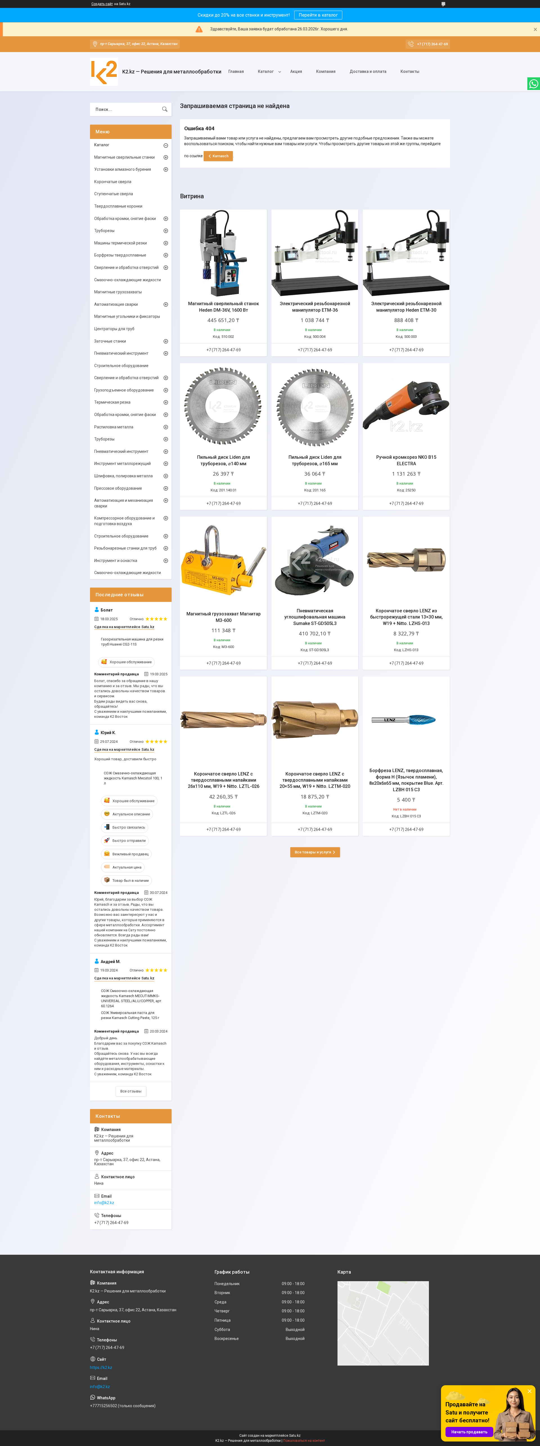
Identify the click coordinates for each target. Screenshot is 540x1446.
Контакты (409, 71)
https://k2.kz (101, 1367)
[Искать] (165, 109)
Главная (236, 71)
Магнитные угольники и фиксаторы (127, 316)
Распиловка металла (113, 427)
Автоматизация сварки (116, 304)
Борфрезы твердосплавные (120, 255)
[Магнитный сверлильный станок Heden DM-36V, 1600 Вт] (223, 253)
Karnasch (220, 156)
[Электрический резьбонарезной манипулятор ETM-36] (314, 253)
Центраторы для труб (114, 329)
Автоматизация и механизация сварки (123, 503)
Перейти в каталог (318, 15)
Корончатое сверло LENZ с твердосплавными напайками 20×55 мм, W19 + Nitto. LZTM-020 (315, 780)
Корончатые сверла (112, 181)
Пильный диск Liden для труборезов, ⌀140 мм (223, 460)
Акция (296, 71)
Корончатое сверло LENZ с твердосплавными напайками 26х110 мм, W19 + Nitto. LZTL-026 (223, 780)
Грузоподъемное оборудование (124, 390)
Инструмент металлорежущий (122, 463)
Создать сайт (102, 4)
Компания (326, 71)
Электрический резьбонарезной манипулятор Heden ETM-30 (406, 306)
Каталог (266, 71)
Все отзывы (130, 1091)
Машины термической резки (120, 243)
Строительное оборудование (121, 365)
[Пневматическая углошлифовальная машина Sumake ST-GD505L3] (314, 560)
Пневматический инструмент (121, 353)
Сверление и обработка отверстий (126, 267)
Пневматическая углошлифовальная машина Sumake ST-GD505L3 (314, 617)
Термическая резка (112, 402)
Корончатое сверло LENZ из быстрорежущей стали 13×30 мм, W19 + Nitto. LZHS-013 (406, 617)
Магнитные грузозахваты (118, 292)
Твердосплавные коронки (118, 206)
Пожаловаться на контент (304, 1441)
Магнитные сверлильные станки (124, 157)
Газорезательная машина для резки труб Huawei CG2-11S (132, 641)
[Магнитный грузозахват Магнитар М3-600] (223, 560)
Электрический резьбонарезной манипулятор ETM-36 (315, 306)
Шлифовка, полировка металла (123, 476)
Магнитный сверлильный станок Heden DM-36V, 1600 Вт (223, 306)
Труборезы (104, 230)
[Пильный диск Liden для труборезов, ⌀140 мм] (223, 406)
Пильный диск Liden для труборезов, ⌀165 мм (315, 460)
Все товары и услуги (313, 852)
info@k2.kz (104, 1202)
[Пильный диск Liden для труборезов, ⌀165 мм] (314, 406)
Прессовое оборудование (118, 488)
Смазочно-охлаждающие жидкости (127, 280)
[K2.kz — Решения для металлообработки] (104, 72)
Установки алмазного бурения (122, 169)
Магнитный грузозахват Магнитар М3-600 (223, 617)
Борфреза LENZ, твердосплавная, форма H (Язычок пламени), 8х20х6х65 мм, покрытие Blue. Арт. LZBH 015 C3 (406, 780)
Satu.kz (295, 1436)
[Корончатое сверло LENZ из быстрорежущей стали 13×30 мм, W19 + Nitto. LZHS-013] (406, 560)
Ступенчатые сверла (113, 194)
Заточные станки (110, 341)
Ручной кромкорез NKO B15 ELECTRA (406, 460)
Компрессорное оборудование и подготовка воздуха (124, 521)
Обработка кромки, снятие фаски (125, 218)
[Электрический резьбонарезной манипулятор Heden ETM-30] (406, 253)
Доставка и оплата (368, 71)
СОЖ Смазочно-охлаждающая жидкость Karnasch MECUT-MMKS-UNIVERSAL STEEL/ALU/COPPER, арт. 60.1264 (131, 998)
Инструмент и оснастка (115, 560)
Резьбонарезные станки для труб (125, 548)
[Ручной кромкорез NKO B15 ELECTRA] (406, 406)
